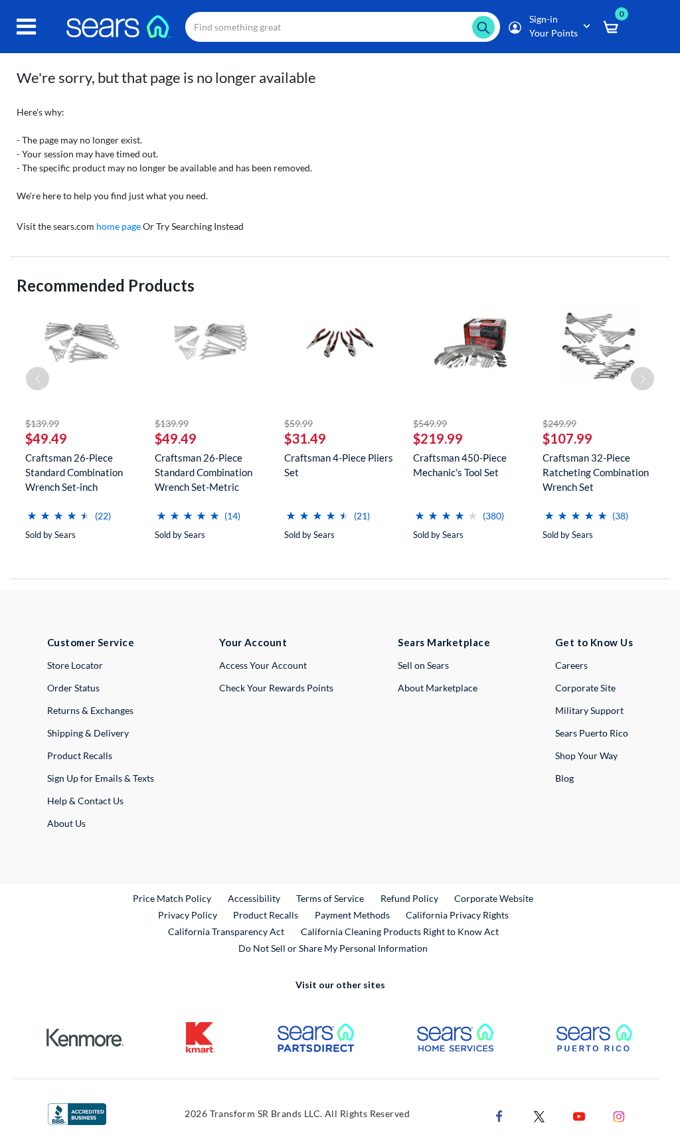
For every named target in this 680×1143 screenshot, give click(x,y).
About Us (66, 823)
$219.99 (438, 438)
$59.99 (298, 423)
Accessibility (254, 898)
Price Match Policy (172, 898)
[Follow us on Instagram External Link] (619, 1115)
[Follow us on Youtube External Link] (579, 1115)
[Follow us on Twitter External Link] (539, 1115)
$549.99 (430, 423)
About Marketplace (437, 687)
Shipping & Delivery (88, 733)
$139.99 (42, 423)
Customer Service (90, 642)
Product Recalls (79, 755)
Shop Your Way (586, 755)
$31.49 (305, 438)
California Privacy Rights (457, 915)
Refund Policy (409, 898)
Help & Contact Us (85, 800)
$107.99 (567, 438)
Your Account (253, 642)
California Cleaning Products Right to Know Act (400, 931)
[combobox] (342, 27)
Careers (571, 665)
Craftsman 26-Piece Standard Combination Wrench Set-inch (74, 472)
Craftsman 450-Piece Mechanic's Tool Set (460, 465)
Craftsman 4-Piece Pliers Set (338, 465)
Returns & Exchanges (90, 710)
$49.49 (46, 438)
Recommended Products (106, 285)
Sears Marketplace (444, 642)
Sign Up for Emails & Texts (100, 778)
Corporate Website (494, 898)
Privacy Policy (187, 915)
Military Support (589, 710)
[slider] (58, 510)
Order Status (73, 687)
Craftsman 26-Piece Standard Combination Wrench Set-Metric (203, 472)
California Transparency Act (226, 931)
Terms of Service (330, 898)
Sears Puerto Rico (591, 733)
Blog (564, 778)
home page (118, 226)
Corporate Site (585, 687)
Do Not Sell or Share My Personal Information (333, 948)
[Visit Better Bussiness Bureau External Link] (77, 1112)
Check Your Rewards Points (276, 687)
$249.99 (559, 423)
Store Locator (75, 665)
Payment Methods (352, 915)
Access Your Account (263, 665)
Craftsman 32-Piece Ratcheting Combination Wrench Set (596, 472)
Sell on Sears (423, 665)
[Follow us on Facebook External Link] (499, 1115)
